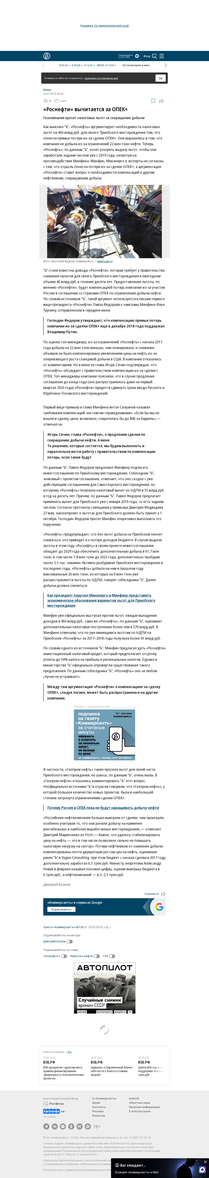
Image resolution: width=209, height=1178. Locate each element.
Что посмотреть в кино (136, 65)
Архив (96, 1102)
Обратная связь (139, 1102)
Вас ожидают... (133, 1165)
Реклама (98, 1111)
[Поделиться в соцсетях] (161, 100)
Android (134, 1098)
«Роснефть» (51, 956)
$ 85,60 (63, 65)
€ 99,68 (76, 65)
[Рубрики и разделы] (162, 56)
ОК (161, 78)
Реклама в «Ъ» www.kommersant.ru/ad (104, 25)
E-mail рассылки (139, 1111)
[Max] (88, 1126)
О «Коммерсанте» (104, 1098)
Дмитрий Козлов (54, 941)
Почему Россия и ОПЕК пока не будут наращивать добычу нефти (103, 807)
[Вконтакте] (55, 1126)
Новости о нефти (81, 956)
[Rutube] (80, 1126)
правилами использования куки (101, 78)
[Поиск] (154, 56)
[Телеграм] (46, 1126)
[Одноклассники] (71, 1126)
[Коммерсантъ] (46, 56)
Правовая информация (144, 1107)
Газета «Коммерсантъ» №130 (63, 927)
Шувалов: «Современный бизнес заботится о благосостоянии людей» (112, 1071)
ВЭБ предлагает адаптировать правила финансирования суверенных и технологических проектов (63, 1072)
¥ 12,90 (88, 65)
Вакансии (98, 1115)
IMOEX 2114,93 (105, 65)
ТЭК (105, 956)
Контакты (99, 1107)
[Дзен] (63, 1126)
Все (69, 1051)
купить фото (105, 261)
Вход (147, 56)
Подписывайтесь (61, 909)
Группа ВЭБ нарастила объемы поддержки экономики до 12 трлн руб (157, 1071)
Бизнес (47, 89)
